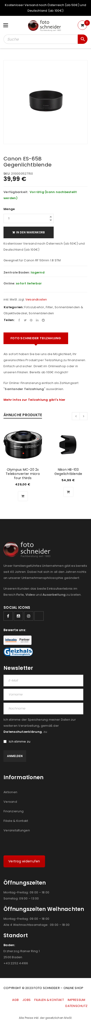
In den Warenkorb (30, 232)
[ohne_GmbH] (28, 549)
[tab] (36, 338)
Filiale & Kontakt (16, 821)
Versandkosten (36, 299)
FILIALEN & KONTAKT (49, 1000)
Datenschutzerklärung (23, 732)
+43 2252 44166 (16, 963)
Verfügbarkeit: (16, 192)
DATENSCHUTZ (76, 1006)
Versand (10, 801)
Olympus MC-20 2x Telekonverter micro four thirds (23, 473)
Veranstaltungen (17, 830)
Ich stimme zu (19, 742)
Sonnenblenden (41, 313)
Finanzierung (14, 811)
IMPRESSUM (76, 1000)
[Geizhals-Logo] (18, 652)
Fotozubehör (34, 307)
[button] (23, 496)
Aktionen (10, 792)
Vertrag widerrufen (24, 861)
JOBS (26, 1000)
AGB (15, 1000)
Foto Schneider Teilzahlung (35, 338)
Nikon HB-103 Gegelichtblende (68, 471)
